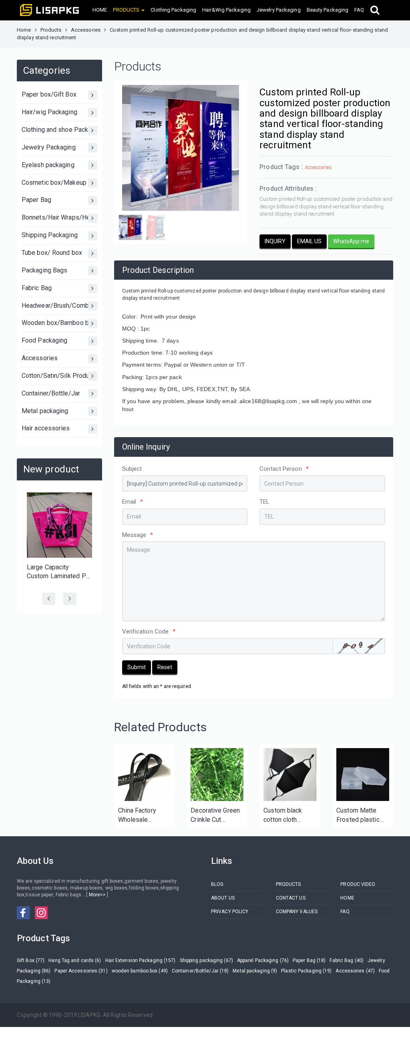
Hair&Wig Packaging (226, 10)
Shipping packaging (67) (206, 960)
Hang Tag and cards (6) (74, 960)
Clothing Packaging (173, 10)
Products (51, 30)
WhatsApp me (351, 241)
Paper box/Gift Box (49, 94)
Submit (136, 667)
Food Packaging (44, 340)
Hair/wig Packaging (49, 112)
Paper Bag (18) (309, 960)
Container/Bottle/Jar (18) (200, 971)
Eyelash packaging (48, 165)
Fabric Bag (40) (347, 960)
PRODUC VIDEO (357, 884)
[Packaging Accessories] (217, 774)
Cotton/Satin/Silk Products (59, 375)
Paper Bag (36, 200)
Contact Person (284, 468)
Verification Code (149, 631)
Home (24, 30)
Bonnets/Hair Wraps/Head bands (59, 217)
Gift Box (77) (30, 960)
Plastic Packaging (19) (306, 971)
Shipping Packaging (50, 235)
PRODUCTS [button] (127, 10)
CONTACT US (290, 898)
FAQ (359, 10)
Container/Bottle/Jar (51, 393)
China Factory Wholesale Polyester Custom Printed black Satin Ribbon (144, 816)
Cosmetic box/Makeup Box (59, 182)
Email (132, 501)
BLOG (217, 884)
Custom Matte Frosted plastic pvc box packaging (362, 816)
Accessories (85, 30)
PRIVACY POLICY (229, 911)
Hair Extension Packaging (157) (140, 960)
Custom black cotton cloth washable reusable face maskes (282, 816)
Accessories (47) (355, 971)
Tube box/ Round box (52, 252)
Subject (132, 468)
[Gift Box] (362, 774)
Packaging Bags (44, 270)
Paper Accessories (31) (80, 971)
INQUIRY (275, 241)
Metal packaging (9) (255, 971)
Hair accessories (46, 428)
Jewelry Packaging (279, 10)
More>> (97, 895)
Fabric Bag (37, 288)
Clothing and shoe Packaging (59, 129)
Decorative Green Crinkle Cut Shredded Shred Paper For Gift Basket (215, 816)
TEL (264, 501)
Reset (164, 667)
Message (137, 535)
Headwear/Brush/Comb (55, 305)
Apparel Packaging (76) (263, 960)
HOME (99, 10)
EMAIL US (309, 241)
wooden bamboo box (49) (140, 971)
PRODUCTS (288, 884)
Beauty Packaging (328, 10)
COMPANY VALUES (297, 911)
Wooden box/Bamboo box (59, 323)
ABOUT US (223, 898)
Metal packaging (45, 411)
